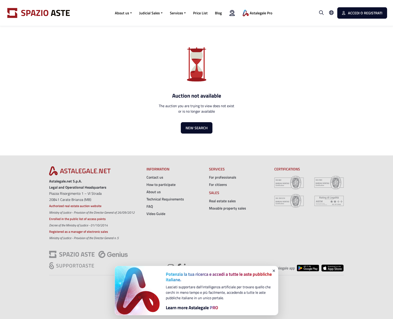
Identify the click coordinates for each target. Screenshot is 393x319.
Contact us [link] (154, 177)
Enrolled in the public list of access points (77, 218)
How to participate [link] (161, 184)
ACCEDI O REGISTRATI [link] (364, 13)
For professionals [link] (222, 177)
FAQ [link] (149, 206)
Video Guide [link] (155, 213)
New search (197, 128)
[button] (123, 13)
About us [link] (153, 192)
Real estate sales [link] (222, 201)
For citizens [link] (218, 184)
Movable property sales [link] (227, 208)
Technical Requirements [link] (165, 199)
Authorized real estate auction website (75, 205)
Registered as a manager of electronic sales (78, 231)
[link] (200, 13)
